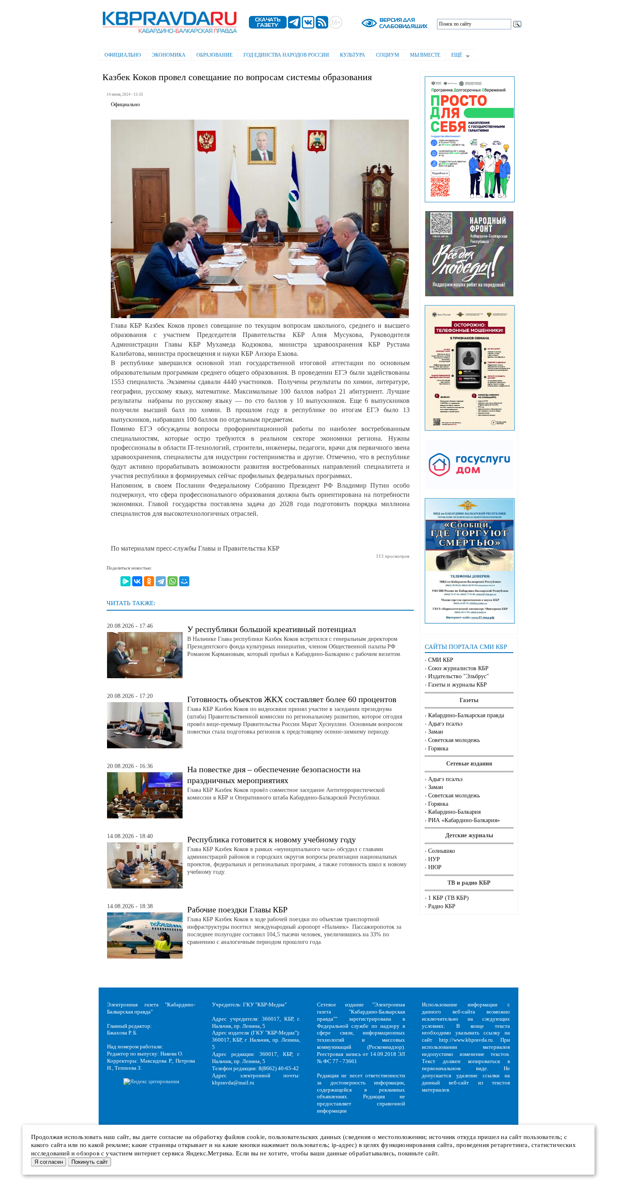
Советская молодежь (454, 740)
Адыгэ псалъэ (445, 724)
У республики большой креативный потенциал (271, 629)
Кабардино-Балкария (454, 812)
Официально (123, 55)
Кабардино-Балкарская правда (466, 715)
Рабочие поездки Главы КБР (237, 909)
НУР (434, 859)
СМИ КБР (440, 660)
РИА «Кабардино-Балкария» (464, 820)
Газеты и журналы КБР (457, 685)
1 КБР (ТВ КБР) (448, 898)
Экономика (169, 55)
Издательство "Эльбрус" (458, 676)
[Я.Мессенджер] (125, 581)
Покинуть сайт (89, 1162)
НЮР (435, 867)
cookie (256, 1137)
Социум (387, 55)
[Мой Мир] (184, 581)
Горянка (438, 748)
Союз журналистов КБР (458, 668)
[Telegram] (161, 581)
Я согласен (48, 1162)
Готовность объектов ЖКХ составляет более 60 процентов (291, 699)
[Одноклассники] (149, 581)
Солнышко (441, 851)
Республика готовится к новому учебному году (271, 839)
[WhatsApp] (172, 581)
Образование (214, 55)
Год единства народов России (286, 55)
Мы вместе (425, 55)
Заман (435, 732)
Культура (352, 55)
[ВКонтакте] (137, 581)
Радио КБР (441, 906)
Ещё (454, 56)
